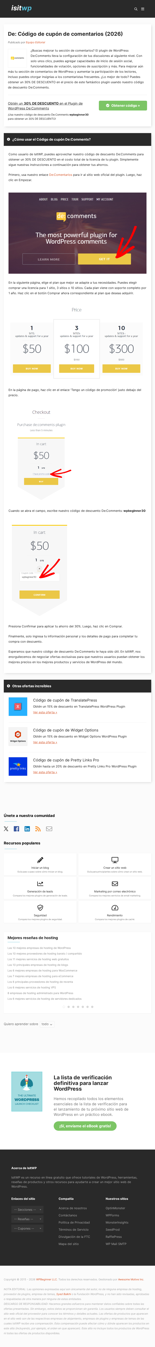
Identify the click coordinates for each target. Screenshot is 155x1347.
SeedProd (113, 1229)
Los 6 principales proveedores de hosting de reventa (40, 981)
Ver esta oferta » (45, 712)
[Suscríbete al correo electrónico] (49, 830)
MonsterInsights (117, 1222)
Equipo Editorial (35, 42)
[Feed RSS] (38, 830)
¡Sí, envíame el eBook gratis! (85, 1126)
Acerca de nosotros (73, 1208)
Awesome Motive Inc (130, 1279)
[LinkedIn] (27, 830)
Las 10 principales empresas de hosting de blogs (38, 964)
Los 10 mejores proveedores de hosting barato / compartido (45, 953)
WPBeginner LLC (46, 1279)
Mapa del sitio (69, 1244)
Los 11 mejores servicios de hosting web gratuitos (38, 959)
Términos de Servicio (74, 1229)
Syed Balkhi (63, 1294)
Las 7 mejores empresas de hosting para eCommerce (40, 976)
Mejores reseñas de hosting (33, 938)
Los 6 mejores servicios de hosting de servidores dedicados (44, 998)
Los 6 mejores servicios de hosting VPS (32, 987)
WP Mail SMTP (116, 1244)
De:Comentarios (60, 175)
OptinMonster (115, 1208)
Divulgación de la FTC (74, 1237)
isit (21, 8)
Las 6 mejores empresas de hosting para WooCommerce (42, 970)
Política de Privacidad (74, 1222)
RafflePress (114, 1237)
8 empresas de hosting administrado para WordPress (40, 993)
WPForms (112, 1215)
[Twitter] (6, 830)
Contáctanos (68, 1215)
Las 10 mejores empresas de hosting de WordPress (39, 947)
